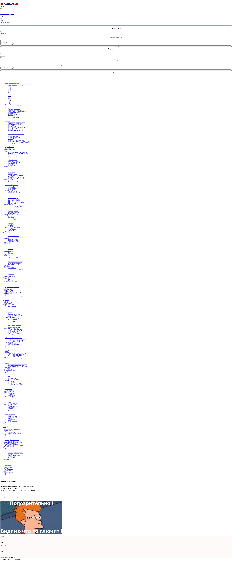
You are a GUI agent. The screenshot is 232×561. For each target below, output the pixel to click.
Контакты (2, 10)
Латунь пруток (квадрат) (13, 167)
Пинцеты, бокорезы (12, 397)
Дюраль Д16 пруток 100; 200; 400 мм (15, 200)
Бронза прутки (11, 224)
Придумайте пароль (16, 44)
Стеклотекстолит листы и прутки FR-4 (16, 340)
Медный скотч (8, 288)
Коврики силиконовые (12, 417)
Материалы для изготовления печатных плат (12, 423)
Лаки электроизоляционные (11, 435)
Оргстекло (7, 243)
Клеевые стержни (9, 474)
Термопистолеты (11, 457)
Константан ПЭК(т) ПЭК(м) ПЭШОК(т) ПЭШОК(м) (19, 142)
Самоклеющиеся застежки (10, 303)
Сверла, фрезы (8, 470)
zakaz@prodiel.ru (10, 14)
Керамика (7, 363)
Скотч (9, 279)
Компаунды (7, 367)
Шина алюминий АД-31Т (13, 198)
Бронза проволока (11, 225)
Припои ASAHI (11, 381)
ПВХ (9, 250)
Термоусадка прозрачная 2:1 (13, 320)
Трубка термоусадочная (10, 317)
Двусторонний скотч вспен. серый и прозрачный (18, 297)
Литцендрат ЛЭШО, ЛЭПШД (14, 115)
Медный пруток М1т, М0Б (13, 159)
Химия (4, 427)
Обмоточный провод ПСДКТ (14, 112)
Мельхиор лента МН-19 (13, 180)
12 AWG (9, 98)
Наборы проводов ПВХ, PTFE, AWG (15, 85)
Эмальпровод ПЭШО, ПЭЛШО (14, 114)
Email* (13, 43)
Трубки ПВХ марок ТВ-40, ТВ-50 (15, 329)
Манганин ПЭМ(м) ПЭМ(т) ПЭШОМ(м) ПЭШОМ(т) (19, 141)
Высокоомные (8, 135)
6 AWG (9, 102)
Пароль (13, 68)
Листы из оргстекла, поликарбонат (15, 245)
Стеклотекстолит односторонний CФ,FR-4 (14, 441)
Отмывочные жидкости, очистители (12, 391)
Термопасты (7, 368)
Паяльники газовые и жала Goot (14, 409)
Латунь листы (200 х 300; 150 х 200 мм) (16, 178)
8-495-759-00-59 (3, 14)
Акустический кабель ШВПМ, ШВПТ (16, 134)
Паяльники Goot (11, 405)
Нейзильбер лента (11, 189)
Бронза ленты (10, 226)
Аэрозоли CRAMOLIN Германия (14, 433)
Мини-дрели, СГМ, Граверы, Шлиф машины (17, 449)
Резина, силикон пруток (10, 276)
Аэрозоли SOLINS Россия (13, 432)
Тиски (6, 468)
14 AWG (9, 96)
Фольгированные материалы (9, 436)
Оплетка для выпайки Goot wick (14, 412)
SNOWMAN (8, 361)
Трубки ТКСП (11, 274)
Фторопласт (7, 255)
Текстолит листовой (12, 345)
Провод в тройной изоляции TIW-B (15, 110)
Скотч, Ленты (6, 277)
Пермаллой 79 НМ (11, 230)
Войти (116, 70)
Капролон (7, 238)
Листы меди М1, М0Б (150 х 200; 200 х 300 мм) (17, 152)
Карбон (9, 252)
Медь (6, 151)
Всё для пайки (6, 371)
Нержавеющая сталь (9, 204)
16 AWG (9, 94)
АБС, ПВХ (7, 248)
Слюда (9, 313)
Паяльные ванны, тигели (13, 377)
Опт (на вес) (10, 308)
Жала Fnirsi (10, 394)
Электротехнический (12, 270)
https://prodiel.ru (19, 495)
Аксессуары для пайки (10, 414)
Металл (4, 150)
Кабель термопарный (12, 144)
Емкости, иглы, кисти (12, 416)
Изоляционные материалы (8, 304)
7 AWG (9, 101)
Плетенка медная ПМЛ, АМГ (14, 162)
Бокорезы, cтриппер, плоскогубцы (15, 452)
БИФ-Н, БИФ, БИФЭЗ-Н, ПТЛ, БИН (15, 130)
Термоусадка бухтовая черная (14, 327)
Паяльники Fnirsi (11, 393)
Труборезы (10, 458)
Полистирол (10, 253)
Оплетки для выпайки (12, 421)
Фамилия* (14, 42)
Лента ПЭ (7, 294)
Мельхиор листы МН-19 (13, 181)
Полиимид (7, 278)
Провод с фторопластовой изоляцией (15, 131)
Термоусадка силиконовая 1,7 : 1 (14, 319)
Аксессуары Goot (11, 411)
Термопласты (8, 233)
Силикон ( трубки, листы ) (10, 267)
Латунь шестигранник (12, 174)
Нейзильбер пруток (12, 186)
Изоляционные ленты (9, 309)
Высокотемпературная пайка (11, 422)
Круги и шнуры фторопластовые (14, 264)
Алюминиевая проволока (13, 194)
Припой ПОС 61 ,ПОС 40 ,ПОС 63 (15, 383)
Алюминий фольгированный (11, 439)
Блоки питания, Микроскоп (8, 446)
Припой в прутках (11, 385)
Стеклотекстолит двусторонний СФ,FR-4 (13, 442)
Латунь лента (10, 168)
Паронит (9, 316)
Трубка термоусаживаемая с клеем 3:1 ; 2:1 (16, 322)
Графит (6, 265)
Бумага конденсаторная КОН (14, 314)
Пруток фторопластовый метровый (15, 262)
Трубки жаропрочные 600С (13, 333)
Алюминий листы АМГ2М (13, 191)
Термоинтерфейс (6, 348)
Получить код (116, 46)
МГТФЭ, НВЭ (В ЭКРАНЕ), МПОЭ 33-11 (16, 127)
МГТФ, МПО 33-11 (12, 126)
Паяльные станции (12, 374)
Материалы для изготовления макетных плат (14, 425)
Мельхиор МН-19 (9, 179)
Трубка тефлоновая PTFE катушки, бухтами (17, 258)
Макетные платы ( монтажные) (11, 444)
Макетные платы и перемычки (9, 443)
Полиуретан (7, 254)
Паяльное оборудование (10, 372)
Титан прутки (10, 220)
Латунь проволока (11, 172)
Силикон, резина (6, 266)
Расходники (5, 471)
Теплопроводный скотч (10, 370)
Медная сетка (10, 164)
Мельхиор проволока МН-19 (14, 182)
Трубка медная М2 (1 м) (13, 160)
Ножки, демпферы (9, 302)
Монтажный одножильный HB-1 (14, 124)
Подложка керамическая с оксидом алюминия (17, 364)
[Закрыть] (0, 31)
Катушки (7, 475)
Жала (9, 376)
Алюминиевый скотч (9, 289)
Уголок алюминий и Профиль (14, 199)
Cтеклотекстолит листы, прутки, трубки (13, 338)
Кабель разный (8, 148)
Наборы (9, 462)
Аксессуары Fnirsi (11, 395)
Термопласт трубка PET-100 (13, 236)
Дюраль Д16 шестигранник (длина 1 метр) (16, 202)
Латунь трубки (11, 169)
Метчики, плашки (9, 467)
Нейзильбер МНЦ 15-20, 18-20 (11, 185)
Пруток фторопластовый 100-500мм (15, 261)
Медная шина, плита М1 (13, 154)
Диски (9, 460)
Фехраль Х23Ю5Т (11, 143)
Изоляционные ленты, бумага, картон (15, 315)
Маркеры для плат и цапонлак (11, 424)
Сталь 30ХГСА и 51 (9, 231)
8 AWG (9, 100)
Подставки (10, 418)
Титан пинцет (11, 217)
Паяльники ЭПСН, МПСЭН (13, 379)
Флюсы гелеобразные (9, 390)
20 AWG (9, 91)
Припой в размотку (12, 382)
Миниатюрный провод (12, 132)
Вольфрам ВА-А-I (11, 139)
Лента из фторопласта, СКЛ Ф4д (14, 256)
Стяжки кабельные (9, 472)
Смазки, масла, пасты (9, 430)
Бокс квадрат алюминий (13, 197)
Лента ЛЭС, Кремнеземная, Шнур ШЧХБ (16, 310)
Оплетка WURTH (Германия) (14, 331)
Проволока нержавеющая (13, 211)
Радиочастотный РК (9, 147)
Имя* (13, 40)
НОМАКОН (7, 352)
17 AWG (9, 93)
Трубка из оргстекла (12, 246)
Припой (7, 380)
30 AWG (9, 86)
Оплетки (9, 401)
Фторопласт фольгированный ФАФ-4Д (13, 437)
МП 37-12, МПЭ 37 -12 (12, 128)
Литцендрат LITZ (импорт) (13, 119)
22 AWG (9, 90)
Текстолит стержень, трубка (13, 344)
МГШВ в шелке (11, 125)
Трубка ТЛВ (10, 334)
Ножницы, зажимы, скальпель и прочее (16, 455)
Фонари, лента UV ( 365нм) (13, 450)
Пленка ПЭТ (8, 305)
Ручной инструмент (9, 448)
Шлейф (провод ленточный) (11, 146)
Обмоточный (8, 104)
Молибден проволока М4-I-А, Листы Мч (16, 140)
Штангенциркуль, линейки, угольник (15, 453)
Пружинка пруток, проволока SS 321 (13, 214)
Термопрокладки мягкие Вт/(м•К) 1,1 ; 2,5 (16, 355)
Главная (2, 9)
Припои (9, 402)
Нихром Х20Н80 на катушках (14, 137)
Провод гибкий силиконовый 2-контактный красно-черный (20, 84)
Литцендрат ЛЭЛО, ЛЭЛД (13, 117)
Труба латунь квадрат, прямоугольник (15, 175)
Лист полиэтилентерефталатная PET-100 (16, 237)
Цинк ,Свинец (11, 228)
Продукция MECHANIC (10, 396)
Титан (6, 215)
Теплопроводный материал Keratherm (15, 358)
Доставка (2, 11)
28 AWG (9, 87)
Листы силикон (11, 271)
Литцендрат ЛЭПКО (12, 116)
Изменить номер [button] (3, 55)
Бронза (6, 221)
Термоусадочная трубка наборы (14, 325)
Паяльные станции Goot (13, 406)
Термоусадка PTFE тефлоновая (14, 321)
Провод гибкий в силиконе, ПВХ (12, 83)
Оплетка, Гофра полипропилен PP (15, 330)
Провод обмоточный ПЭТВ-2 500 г (15, 106)
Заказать (2, 13)
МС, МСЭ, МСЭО (11, 129)
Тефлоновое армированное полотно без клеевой (18, 284)
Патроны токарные (9, 469)
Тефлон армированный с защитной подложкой (17, 282)
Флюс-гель (10, 398)
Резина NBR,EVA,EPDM (10, 275)
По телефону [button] (59, 65)
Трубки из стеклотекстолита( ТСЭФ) (15, 341)
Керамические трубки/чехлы (11, 337)
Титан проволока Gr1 (12, 216)
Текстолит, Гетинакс (9, 342)
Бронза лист (10, 223)
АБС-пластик (10, 249)
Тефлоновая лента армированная (12, 287)
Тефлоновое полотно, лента (11, 281)
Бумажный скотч (8, 293)
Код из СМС (7, 57)
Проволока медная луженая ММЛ (15, 157)
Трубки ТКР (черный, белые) (14, 272)
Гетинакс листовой (12, 343)
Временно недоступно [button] (116, 28)
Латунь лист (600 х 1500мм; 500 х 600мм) (16, 177)
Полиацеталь (8, 242)
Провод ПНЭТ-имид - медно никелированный (17, 111)
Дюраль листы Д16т (12, 203)
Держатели (10, 415)
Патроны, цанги (8, 466)
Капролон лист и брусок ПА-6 (14, 240)
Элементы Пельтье (9, 369)
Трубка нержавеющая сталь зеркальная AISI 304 (18, 210)
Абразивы (7, 459)
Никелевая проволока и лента (14, 229)
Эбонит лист (8, 347)
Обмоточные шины (12, 113)
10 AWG (9, 99)
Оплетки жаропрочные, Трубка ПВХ (13, 328)
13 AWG (9, 97)
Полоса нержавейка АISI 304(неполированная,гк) (18, 207)
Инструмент (5, 447)
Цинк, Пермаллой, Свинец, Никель (12, 227)
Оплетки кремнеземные (13, 332)
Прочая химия (8, 434)
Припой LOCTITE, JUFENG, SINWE (15, 384)
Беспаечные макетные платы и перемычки (14, 445)
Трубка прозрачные (12, 268)
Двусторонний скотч (9, 295)
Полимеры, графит (7, 232)
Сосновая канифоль (9, 386)
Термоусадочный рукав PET (13, 318)
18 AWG (9, 92)
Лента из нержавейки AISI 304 (14, 205)
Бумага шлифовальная (12, 463)
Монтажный (7, 121)
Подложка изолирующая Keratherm (15, 359)
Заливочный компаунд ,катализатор (12, 429)
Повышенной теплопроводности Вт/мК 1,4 (17, 353)
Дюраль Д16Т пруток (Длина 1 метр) (15, 201)
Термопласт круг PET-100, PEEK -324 (15, 234)
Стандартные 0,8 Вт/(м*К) (13, 356)
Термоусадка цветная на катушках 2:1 (15, 323)
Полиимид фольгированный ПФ (12, 440)
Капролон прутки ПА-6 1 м (13, 239)
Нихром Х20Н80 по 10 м (13, 136)
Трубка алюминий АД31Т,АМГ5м (15, 192)
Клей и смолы (8, 428)
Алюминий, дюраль (9, 190)
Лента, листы (10, 280)
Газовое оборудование (12, 378)
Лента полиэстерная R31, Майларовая (13, 292)
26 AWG (9, 88)
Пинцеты (10, 454)
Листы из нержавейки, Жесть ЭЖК (15, 206)
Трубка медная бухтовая (13, 161)
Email (13, 67)
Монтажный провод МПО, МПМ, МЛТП (16, 122)
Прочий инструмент (12, 456)
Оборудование (8, 465)
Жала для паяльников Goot (13, 410)
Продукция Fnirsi (8, 392)
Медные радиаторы (12, 165)
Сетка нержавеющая (12, 213)
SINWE (6, 351)
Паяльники (10, 373)
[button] (116, 16)
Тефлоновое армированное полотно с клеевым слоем (19, 283)
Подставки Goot (11, 407)
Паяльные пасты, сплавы (10, 388)
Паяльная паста (11, 399)
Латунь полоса (11, 176)
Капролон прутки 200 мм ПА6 (14, 241)
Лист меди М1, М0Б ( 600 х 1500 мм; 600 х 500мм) (18, 153)
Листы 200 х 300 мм (12, 306)
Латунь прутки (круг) (12, 170)
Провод (4, 81)
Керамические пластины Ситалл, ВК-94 (16, 365)
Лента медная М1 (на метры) (14, 155)
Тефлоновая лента (9, 285)
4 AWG (9, 103)
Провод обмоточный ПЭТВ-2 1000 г (15, 108)
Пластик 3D (7, 473)
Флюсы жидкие (8, 389)
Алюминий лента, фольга (13, 193)
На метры (10, 307)
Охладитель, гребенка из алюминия (15, 195)
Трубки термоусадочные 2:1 (13, 326)
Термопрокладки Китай (10, 350)
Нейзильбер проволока (12, 188)
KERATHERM (8, 357)
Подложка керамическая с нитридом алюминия (17, 366)
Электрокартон (8, 335)
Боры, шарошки (11, 461)
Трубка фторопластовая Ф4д (13, 259)
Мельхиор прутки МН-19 (13, 183)
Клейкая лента (8, 301)
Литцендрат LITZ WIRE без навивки (15, 118)
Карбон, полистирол (9, 251)
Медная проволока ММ (12, 156)
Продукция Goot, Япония (10, 404)
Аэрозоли (7, 431)
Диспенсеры (10, 420)
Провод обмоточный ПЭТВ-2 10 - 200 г (16, 105)
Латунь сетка (10, 173)
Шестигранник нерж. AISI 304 (14, 212)
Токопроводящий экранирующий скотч (13, 299)
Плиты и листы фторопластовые (14, 263)
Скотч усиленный (9, 291)
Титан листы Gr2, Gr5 (12, 218)
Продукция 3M (6, 300)
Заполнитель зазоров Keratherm (14, 360)
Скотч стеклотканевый (10, 290)
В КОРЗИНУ (3, 24)
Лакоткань (10, 312)
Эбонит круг (8, 346)
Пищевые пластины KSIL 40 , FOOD (15, 269)
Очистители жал (11, 419)
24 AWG (9, 89)
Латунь (6, 166)
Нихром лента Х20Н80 (12, 138)
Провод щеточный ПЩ (12, 163)
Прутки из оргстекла (12, 244)
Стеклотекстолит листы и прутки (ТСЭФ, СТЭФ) (18, 339)
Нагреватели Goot (11, 408)
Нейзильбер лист (11, 187)
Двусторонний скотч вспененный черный (16, 296)
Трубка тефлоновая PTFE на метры (15, 257)
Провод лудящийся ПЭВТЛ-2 (14, 109)
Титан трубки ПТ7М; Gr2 (13, 219)
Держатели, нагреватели (13, 403)
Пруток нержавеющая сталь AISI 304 (15, 208)
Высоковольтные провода (10, 149)
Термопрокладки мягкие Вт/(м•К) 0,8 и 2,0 (16, 354)
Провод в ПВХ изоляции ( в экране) (15, 123)
